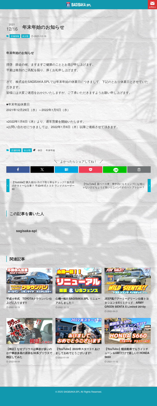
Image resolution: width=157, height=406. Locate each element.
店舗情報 (15, 36)
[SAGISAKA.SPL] (79, 4)
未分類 (25, 36)
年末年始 (50, 150)
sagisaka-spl (26, 231)
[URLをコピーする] (139, 169)
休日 (40, 150)
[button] (18, 169)
